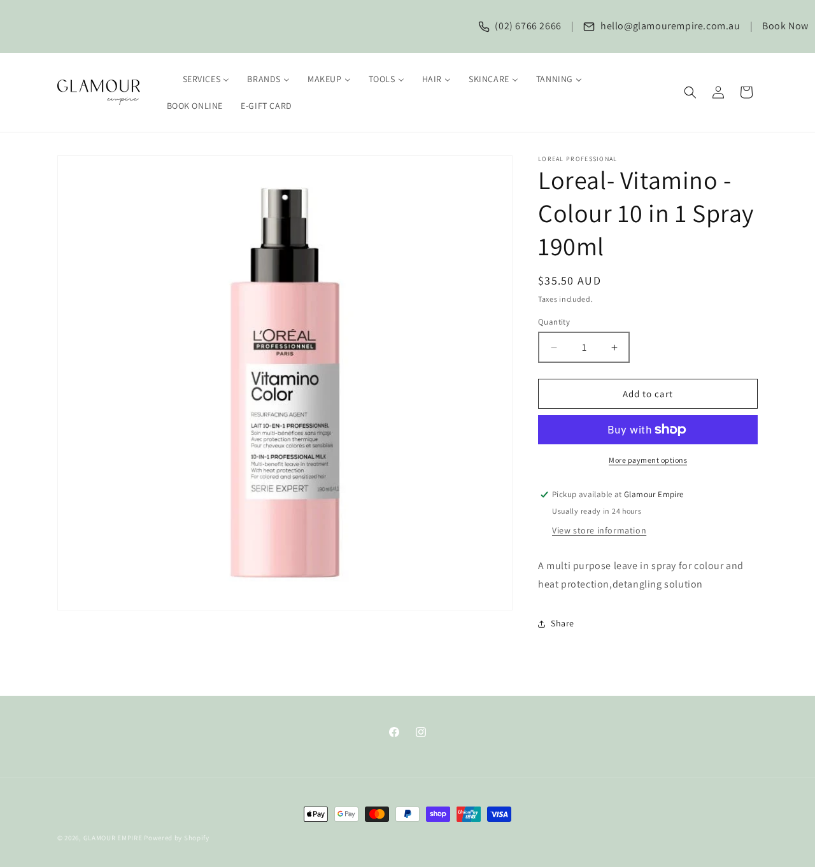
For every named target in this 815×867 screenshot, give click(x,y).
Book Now (785, 25)
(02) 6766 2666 (527, 25)
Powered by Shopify (176, 837)
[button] (690, 92)
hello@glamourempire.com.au (669, 25)
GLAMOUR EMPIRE (113, 837)
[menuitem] (198, 79)
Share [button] (562, 623)
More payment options (648, 460)
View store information (599, 530)
